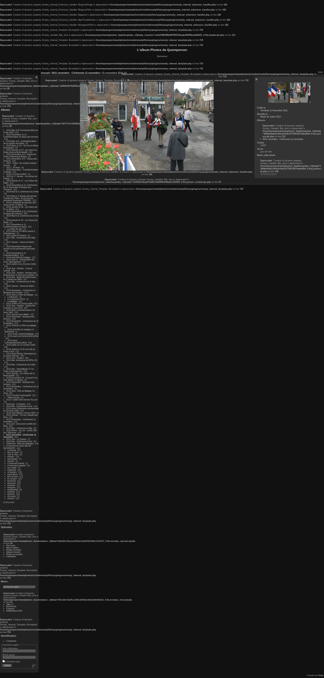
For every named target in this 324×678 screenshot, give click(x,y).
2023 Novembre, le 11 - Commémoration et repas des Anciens (20, 135)
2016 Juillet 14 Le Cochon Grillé (21, 264)
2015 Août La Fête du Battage (19, 295)
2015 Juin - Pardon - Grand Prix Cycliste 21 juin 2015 (19, 307)
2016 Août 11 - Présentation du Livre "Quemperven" (18, 261)
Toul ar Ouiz (12, 454)
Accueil (45, 72)
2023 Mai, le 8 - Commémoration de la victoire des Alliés (19, 142)
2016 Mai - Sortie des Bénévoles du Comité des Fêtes (19, 278)
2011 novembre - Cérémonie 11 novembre (76, 72)
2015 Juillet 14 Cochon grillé (19, 303)
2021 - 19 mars (13, 167)
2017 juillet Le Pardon (16, 235)
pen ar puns (12, 476)
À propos (10, 608)
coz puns (11, 496)
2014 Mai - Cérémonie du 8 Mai (20, 364)
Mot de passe (9, 655)
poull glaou (12, 474)
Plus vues (10, 545)
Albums (5, 109)
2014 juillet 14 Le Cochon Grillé (20, 345)
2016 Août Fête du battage (18, 257)
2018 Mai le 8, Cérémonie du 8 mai (22, 216)
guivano (11, 494)
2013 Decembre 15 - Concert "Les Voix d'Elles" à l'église (20, 379)
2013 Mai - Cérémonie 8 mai (19, 406)
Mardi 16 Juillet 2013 (270, 116)
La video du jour (14, 229)
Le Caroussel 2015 (16, 299)
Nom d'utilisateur (10, 648)
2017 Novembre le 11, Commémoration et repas (15, 225)
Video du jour (13, 397)
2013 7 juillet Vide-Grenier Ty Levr (21, 400)
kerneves (11, 483)
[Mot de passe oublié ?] (33, 666)
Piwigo (320, 675)
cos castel (12, 468)
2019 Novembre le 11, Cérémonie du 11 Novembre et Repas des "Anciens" (20, 187)
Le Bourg (11, 450)
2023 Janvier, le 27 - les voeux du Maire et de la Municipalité (20, 151)
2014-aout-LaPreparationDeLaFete (16, 341)
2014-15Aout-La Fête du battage (21, 325)
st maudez (12, 472)
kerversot (11, 481)
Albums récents (13, 552)
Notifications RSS (14, 611)
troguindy (11, 470)
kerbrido (11, 492)
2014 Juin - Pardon (15, 358)
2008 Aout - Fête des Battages (20, 443)
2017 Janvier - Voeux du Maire (20, 242)
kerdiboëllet (12, 490)
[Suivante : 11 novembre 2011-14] (300, 93)
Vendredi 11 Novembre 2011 (274, 110)
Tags (8, 604)
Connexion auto (12, 661)
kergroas (11, 487)
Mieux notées (12, 548)
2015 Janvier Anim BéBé (17, 314)
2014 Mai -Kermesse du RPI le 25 (21, 360)
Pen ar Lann (13, 452)
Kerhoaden (12, 459)
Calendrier (11, 556)
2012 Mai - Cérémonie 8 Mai (19, 428)
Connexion (11, 641)
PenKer (10, 457)
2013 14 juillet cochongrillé (19, 395)
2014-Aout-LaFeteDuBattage (20, 334)
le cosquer (12, 479)
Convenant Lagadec (16, 465)
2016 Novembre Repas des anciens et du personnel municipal (19, 247)
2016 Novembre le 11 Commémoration (14, 254)
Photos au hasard (14, 554)
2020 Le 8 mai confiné (16, 174)
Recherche (11, 606)
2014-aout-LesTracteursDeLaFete (23, 336)
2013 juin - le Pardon (15, 404)
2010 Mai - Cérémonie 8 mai (19, 441)
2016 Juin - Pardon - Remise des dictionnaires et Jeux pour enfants (19, 274)
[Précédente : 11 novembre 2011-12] (278, 93)
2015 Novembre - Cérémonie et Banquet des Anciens (19, 291)
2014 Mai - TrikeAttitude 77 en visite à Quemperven (18, 370)
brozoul (10, 498)
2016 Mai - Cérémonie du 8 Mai (20, 281)
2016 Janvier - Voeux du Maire (20, 286)
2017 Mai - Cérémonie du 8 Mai (20, 238)
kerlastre (11, 485)
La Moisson (12, 297)
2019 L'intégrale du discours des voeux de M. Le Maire (19, 203)
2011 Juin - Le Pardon (16, 439)
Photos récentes (13, 550)
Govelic (10, 461)
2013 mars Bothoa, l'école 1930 (20, 413)
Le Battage (12, 301)
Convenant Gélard (15, 463)
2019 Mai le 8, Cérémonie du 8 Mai (22, 192)
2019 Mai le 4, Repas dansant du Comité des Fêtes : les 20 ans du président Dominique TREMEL (20, 198)
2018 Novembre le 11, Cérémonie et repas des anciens (20, 212)
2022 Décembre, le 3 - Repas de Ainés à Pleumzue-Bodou (19, 155)
